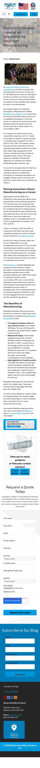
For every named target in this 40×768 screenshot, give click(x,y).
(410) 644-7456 (15, 715)
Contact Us (20, 14)
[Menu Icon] (4, 14)
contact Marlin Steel (18, 413)
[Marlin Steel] (11, 6)
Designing (24, 472)
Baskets (15, 472)
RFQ (34, 14)
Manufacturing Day (26, 236)
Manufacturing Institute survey (15, 114)
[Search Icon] (10, 14)
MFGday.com (12, 265)
